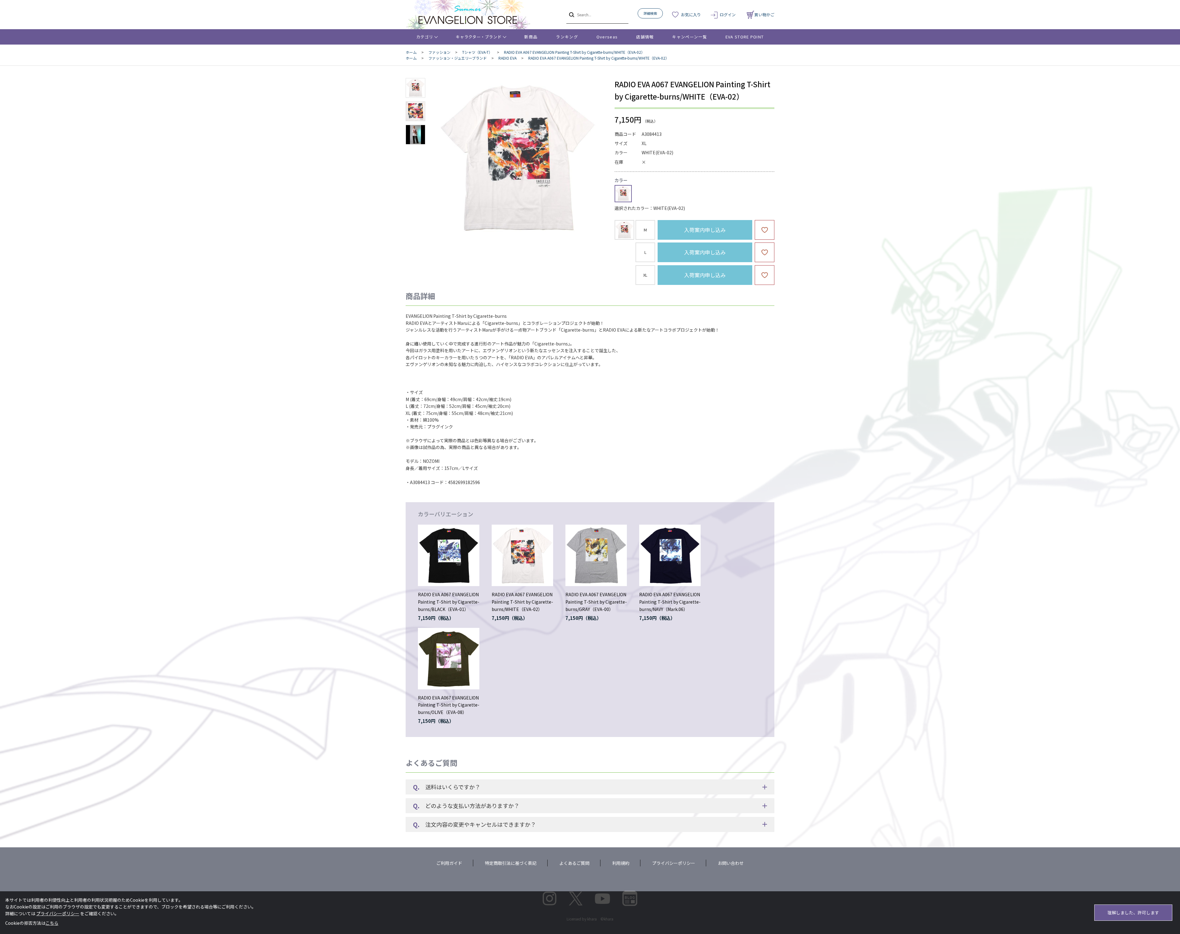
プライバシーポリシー (673, 863)
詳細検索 (650, 13)
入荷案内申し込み (705, 230)
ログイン (728, 15)
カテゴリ (424, 37)
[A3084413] (415, 88)
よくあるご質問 (574, 863)
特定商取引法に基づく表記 (511, 863)
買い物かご (764, 15)
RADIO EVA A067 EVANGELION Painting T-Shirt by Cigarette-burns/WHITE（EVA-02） (522, 601)
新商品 (530, 37)
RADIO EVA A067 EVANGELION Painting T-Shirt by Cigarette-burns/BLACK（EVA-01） (448, 601)
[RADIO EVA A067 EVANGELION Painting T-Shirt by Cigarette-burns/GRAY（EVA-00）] (596, 555)
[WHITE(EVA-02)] (517, 158)
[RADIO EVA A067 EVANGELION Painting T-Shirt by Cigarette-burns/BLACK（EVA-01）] (448, 555)
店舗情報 (645, 37)
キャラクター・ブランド (479, 37)
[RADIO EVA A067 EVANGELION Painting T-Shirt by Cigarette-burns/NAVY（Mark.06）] (670, 555)
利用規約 (620, 863)
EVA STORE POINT (745, 37)
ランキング (567, 37)
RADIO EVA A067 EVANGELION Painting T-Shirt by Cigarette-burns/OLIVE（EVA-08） (448, 705)
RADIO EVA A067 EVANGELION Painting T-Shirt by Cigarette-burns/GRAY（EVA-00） (596, 601)
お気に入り (691, 15)
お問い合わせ (731, 863)
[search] (571, 14)
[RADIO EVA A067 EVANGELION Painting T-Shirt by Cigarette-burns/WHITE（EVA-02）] (522, 555)
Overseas (607, 37)
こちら (51, 923)
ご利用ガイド (449, 863)
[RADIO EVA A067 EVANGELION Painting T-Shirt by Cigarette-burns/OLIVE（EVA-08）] (448, 658)
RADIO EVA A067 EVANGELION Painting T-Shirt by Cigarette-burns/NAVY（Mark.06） (670, 601)
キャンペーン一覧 (689, 37)
